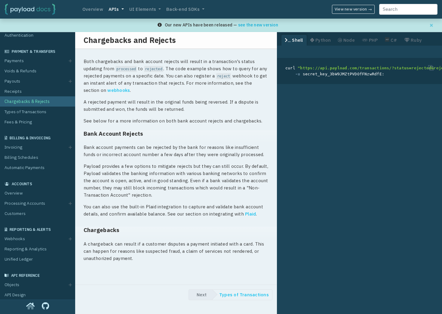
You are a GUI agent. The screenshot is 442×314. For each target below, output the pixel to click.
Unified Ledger (19, 259)
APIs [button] (114, 9)
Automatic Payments (25, 167)
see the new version (258, 25)
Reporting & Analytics (26, 249)
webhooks (118, 90)
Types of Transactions (26, 111)
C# (393, 40)
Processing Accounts (25, 203)
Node (348, 40)
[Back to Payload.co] (30, 306)
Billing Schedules (21, 157)
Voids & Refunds (20, 71)
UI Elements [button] (143, 9)
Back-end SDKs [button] (183, 9)
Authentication (19, 35)
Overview (92, 9)
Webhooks (15, 238)
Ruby (416, 40)
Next (202, 294)
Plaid (250, 214)
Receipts (13, 91)
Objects (12, 284)
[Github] (45, 306)
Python (322, 40)
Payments (14, 60)
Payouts (12, 81)
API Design (15, 294)
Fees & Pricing (18, 122)
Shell (297, 40)
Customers (15, 213)
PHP (373, 40)
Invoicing (13, 147)
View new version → (353, 9)
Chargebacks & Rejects (27, 101)
